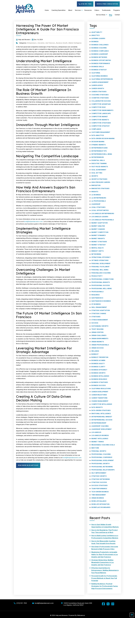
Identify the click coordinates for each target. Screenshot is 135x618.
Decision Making (97, 142)
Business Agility (98, 363)
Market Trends (97, 442)
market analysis (98, 226)
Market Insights (98, 238)
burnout (95, 354)
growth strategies (99, 179)
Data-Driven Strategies (101, 410)
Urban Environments (99, 338)
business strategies (99, 382)
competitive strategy (100, 126)
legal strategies (98, 207)
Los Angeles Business (100, 435)
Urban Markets (97, 342)
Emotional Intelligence (101, 413)
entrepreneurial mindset (101, 417)
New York (95, 448)
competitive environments (102, 110)
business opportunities (101, 60)
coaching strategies (100, 95)
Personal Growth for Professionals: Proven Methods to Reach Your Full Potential (104, 578)
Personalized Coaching (101, 273)
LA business (96, 195)
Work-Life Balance (98, 501)
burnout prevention (99, 357)
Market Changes (98, 229)
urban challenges (98, 335)
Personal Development (100, 263)
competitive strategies (101, 123)
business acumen (98, 360)
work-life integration (100, 504)
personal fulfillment (100, 267)
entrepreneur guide (99, 148)
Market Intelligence (75, 43)
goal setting (96, 173)
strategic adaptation (100, 310)
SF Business (96, 304)
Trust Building (97, 329)
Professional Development (102, 460)
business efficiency (99, 370)
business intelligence (100, 376)
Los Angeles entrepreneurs (102, 213)
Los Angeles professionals (102, 220)
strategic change (98, 313)
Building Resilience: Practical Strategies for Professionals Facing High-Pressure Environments (104, 586)
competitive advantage (101, 104)
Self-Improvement (98, 473)
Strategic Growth (99, 476)
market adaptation (99, 223)
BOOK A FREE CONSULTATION (107, 4)
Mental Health (97, 248)
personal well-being (99, 270)
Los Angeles (96, 432)
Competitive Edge (98, 107)
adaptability (96, 32)
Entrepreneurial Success (101, 420)
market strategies (99, 242)
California (95, 73)
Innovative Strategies (100, 188)
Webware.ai (81, 615)
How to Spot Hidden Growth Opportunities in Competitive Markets (105, 526)
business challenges (99, 45)
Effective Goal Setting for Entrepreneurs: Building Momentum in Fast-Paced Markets (105, 570)
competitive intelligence (101, 404)
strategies (95, 317)
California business (99, 76)
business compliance (100, 51)
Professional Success (100, 285)
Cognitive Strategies (100, 98)
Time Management (98, 495)
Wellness (95, 351)
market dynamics (98, 235)
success (94, 323)
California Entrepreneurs (102, 79)
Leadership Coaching (100, 426)
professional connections (102, 279)
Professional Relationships (103, 470)
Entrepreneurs (31, 43)
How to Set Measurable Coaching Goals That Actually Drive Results (103, 542)
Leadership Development (101, 429)
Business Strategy (99, 70)
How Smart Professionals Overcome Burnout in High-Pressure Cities (104, 548)
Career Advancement (100, 82)
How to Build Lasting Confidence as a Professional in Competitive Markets (104, 537)
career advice (97, 85)
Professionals (97, 292)
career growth (97, 88)
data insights (97, 407)
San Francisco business (101, 301)
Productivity (96, 276)
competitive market (99, 116)
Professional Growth (100, 463)
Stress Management (99, 320)
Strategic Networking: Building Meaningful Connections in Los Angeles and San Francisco (102, 562)
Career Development (99, 392)
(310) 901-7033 (85, 4)
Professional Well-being (101, 288)
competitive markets (100, 120)
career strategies (98, 91)
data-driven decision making (103, 138)
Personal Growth (98, 451)
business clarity (98, 367)
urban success (97, 348)
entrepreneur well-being (101, 154)
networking (96, 254)
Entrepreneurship (98, 423)
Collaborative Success (101, 101)
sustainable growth (99, 326)
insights (94, 192)
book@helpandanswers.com (33, 221)
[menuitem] (46, 10)
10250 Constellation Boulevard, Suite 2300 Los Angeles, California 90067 (77, 604)
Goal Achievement (98, 170)
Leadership (95, 204)
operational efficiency (100, 257)
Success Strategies (99, 485)
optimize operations (99, 260)
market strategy (98, 245)
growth (94, 176)
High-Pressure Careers (100, 182)
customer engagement (100, 132)
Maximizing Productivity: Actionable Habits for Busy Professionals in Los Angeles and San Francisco (104, 554)
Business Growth (62, 43)
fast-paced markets (99, 167)
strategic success (99, 482)
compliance (96, 129)
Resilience (95, 295)
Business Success (98, 385)
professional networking (102, 467)
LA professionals (98, 201)
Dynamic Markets (98, 145)
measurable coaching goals (103, 445)
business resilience (99, 379)
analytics (95, 35)
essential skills (98, 160)
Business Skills (97, 66)
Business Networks (99, 57)
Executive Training (99, 163)
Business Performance (100, 63)
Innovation (41, 43)
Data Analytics (97, 135)
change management (99, 401)
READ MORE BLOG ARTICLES (28, 465)
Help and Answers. (62, 615)
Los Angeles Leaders (99, 217)
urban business (97, 498)
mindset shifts (97, 251)
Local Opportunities (100, 210)
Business (95, 41)
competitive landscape (101, 113)
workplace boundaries (100, 507)
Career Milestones (99, 395)
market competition (99, 232)
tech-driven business (100, 492)
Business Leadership (99, 54)
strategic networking (100, 479)
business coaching (99, 48)
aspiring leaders (98, 38)
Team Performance (99, 488)
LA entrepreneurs (98, 198)
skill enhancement (99, 307)
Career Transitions (99, 398)
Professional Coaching (101, 454)
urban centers (97, 332)
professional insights (100, 282)
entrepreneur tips (99, 151)
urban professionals (100, 345)
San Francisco (50, 43)
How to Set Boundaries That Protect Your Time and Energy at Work (104, 531)
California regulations (101, 388)
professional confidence (101, 457)
